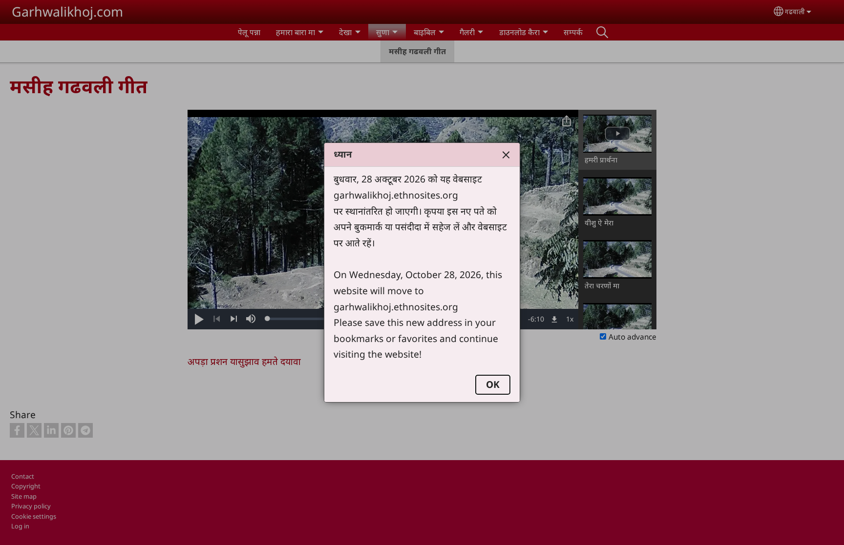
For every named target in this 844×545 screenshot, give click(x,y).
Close (506, 154)
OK (493, 384)
